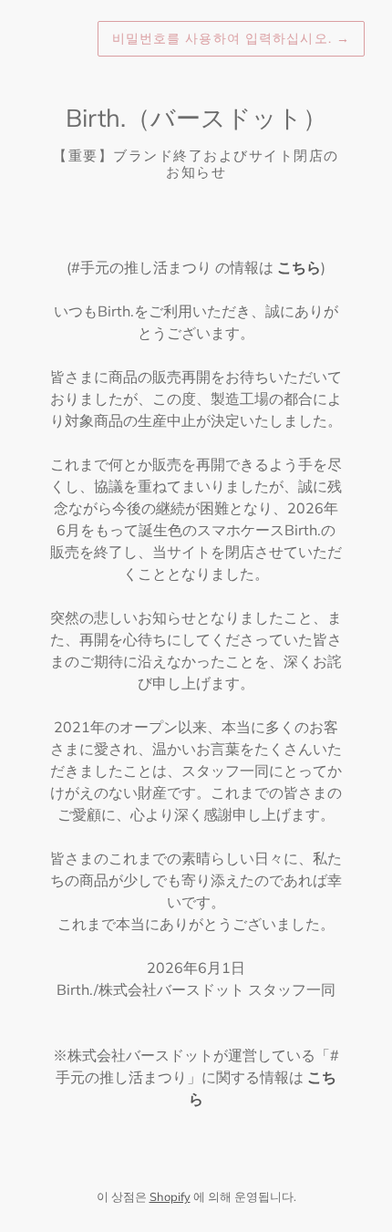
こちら (299, 267)
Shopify (170, 1196)
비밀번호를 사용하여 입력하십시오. (231, 38)
